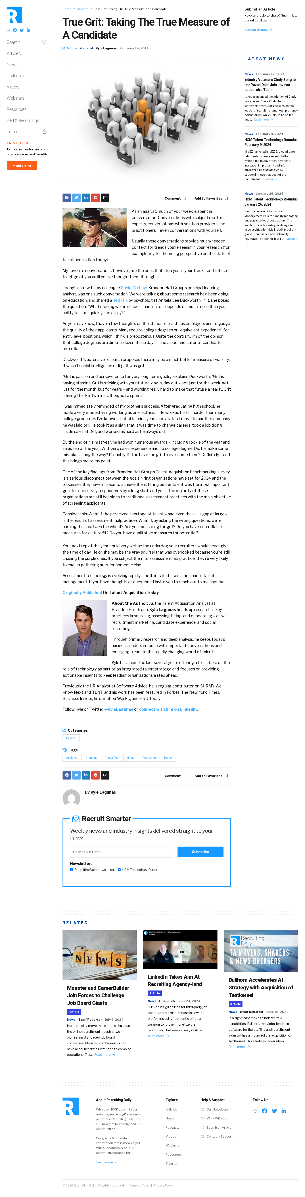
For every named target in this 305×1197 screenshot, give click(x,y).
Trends (168, 757)
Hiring (131, 757)
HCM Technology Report (140, 870)
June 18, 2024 (277, 1012)
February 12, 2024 (270, 74)
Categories (77, 730)
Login (12, 131)
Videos (13, 87)
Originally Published (82, 592)
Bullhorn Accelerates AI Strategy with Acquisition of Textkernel (261, 987)
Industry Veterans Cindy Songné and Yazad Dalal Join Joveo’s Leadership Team (270, 85)
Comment (173, 198)
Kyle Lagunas (106, 48)
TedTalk (120, 300)
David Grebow (134, 287)
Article (71, 48)
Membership (22, 165)
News (12, 64)
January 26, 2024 (269, 193)
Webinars (15, 98)
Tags (73, 750)
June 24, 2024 (189, 1001)
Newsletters (81, 864)
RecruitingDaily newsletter (94, 870)
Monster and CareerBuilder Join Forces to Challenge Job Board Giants (98, 995)
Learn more (105, 1162)
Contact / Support (219, 1136)
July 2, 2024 (114, 1019)
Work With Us (216, 1118)
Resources (17, 109)
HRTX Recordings (23, 120)
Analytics (72, 757)
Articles (14, 53)
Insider (18, 143)
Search (13, 42)
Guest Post (112, 757)
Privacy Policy (163, 1185)
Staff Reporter (90, 1019)
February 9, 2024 (269, 134)
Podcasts (15, 75)
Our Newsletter (217, 1109)
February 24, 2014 (134, 48)
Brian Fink (167, 1001)
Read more (261, 119)
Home (67, 9)
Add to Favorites (208, 198)
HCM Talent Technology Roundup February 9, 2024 (271, 142)
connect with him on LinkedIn (168, 709)
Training (171, 1163)
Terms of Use (139, 1185)
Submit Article (256, 30)
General (86, 48)
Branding (92, 757)
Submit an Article (259, 9)
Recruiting (149, 757)
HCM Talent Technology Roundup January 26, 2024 (271, 201)
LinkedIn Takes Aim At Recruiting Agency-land (175, 981)
